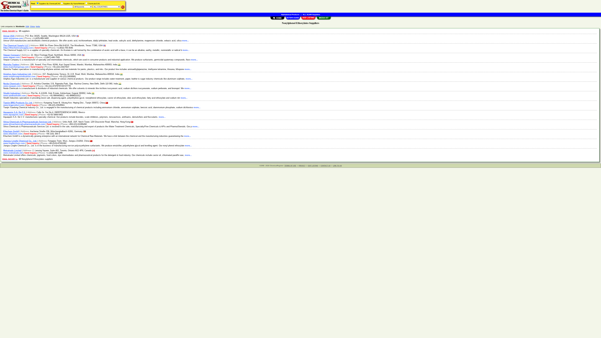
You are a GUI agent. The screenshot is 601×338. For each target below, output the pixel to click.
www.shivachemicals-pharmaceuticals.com (24, 124)
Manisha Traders (11, 64)
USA (27, 26)
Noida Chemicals (11, 83)
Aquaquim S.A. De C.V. (14, 112)
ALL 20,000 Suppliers (311, 14)
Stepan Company (11, 55)
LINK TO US (337, 165)
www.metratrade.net (13, 153)
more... (185, 40)
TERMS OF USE (290, 165)
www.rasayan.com (12, 86)
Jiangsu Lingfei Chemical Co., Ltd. (20, 141)
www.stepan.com (11, 57)
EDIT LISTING (313, 165)
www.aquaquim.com (13, 114)
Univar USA (8, 36)
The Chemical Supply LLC (16, 45)
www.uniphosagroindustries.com (19, 76)
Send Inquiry (41, 48)
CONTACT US (326, 165)
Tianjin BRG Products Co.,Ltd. (18, 103)
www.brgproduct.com (13, 105)
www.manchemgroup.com (16, 67)
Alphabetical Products (290, 14)
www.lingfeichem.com (14, 143)
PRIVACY (302, 165)
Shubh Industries (11, 93)
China (32, 26)
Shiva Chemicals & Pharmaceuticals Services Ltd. (27, 122)
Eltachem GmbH (11, 131)
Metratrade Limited (12, 150)
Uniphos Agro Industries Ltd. (17, 74)
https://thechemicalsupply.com (18, 48)
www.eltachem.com (12, 134)
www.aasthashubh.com (14, 95)
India (38, 26)
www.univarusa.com (13, 38)
